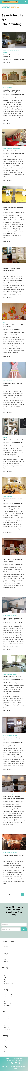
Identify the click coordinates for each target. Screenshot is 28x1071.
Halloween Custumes (9, 1004)
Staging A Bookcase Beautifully (13, 440)
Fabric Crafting (8, 996)
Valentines (6, 1018)
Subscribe (19, 1060)
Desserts (6, 1051)
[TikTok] (19, 1062)
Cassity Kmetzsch (9, 59)
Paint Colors (7, 1005)
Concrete (9, 794)
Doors (5, 981)
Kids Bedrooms (16, 148)
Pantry (5, 948)
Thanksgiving (7, 1029)
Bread (5, 1050)
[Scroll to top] (4, 1057)
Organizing (7, 979)
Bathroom (6, 952)
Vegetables (7, 1046)
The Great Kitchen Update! (12, 677)
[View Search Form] (25, 2)
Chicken (6, 1042)
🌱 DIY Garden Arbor (9, 1)
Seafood (6, 1044)
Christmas (6, 1016)
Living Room (7, 954)
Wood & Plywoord (8, 983)
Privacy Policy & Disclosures (14, 1058)
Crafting (5, 990)
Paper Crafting (8, 994)
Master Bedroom (8, 950)
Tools (5, 976)
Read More (7, 62)
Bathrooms (6, 50)
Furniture (6, 972)
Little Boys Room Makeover (12, 151)
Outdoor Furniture (8, 974)
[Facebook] (8, 1062)
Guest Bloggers (7, 87)
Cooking (5, 1036)
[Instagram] (12, 1062)
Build (4, 794)
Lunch (5, 1048)
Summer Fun (7, 1024)
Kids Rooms (7, 959)
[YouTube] (15, 1062)
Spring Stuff (7, 1022)
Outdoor (6, 961)
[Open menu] (25, 7)
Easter (5, 1020)
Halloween (6, 1027)
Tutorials (12, 380)
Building (5, 968)
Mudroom (6, 956)
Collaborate (10, 1060)
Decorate (12, 50)
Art (4, 322)
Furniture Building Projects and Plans (13, 205)
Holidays (5, 1012)
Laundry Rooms (8, 957)
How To (6, 1002)
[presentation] (14, 40)
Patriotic (6, 1026)
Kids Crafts (7, 998)
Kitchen (15, 615)
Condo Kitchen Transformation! (13, 855)
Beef (5, 1040)
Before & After (7, 978)
